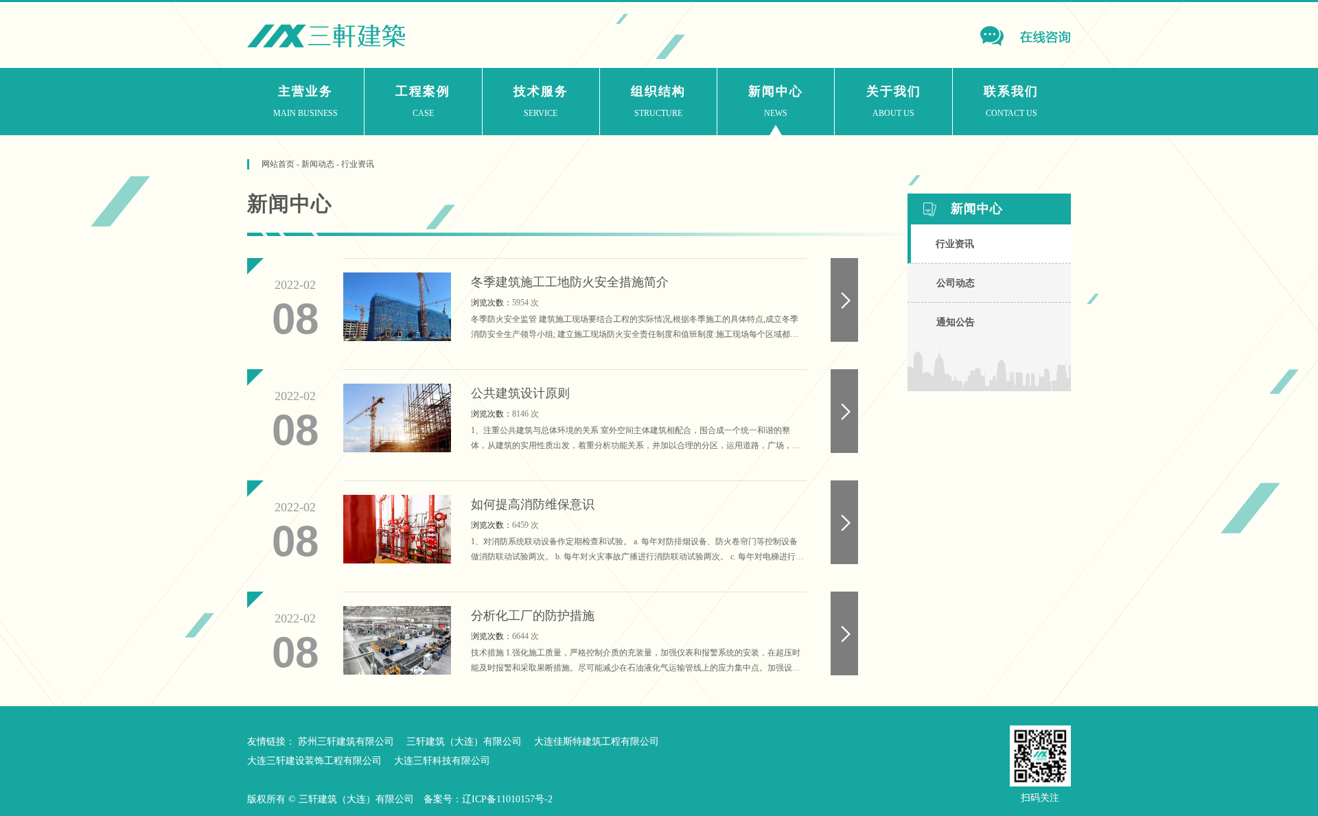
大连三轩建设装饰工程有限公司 (314, 761)
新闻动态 (317, 164)
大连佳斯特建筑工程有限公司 (596, 741)
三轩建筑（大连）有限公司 (464, 741)
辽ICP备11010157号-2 (507, 799)
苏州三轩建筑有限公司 (346, 741)
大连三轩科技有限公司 (442, 761)
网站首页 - (281, 164)
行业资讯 (357, 164)
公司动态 (955, 283)
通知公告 (955, 322)
